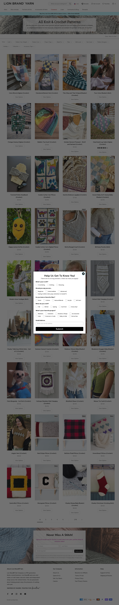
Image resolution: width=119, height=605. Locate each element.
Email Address (40, 320)
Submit (59, 329)
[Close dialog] (83, 273)
